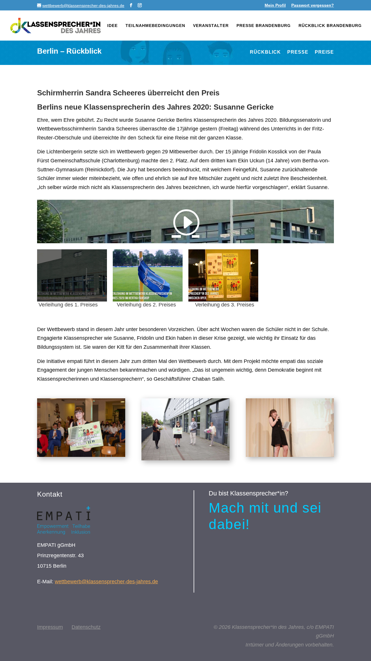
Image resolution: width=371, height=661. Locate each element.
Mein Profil (275, 5)
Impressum (50, 627)
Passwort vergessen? (312, 5)
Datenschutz (86, 627)
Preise (324, 52)
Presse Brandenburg (264, 25)
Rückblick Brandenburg (330, 25)
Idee (112, 25)
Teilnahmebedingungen (155, 25)
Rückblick (265, 52)
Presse (297, 52)
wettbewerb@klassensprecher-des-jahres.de (106, 581)
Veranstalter (211, 25)
